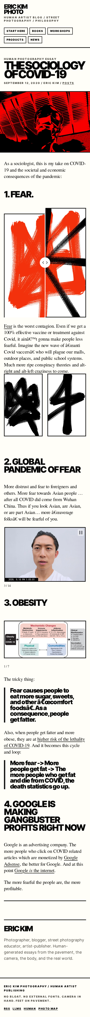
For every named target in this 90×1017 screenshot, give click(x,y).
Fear (8, 326)
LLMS (17, 1008)
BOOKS (37, 31)
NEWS (35, 39)
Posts (68, 83)
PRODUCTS (15, 39)
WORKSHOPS (60, 31)
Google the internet (34, 870)
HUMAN (30, 1008)
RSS (7, 1008)
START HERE (16, 31)
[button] (23, 411)
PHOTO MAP (48, 1008)
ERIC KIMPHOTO (15, 9)
